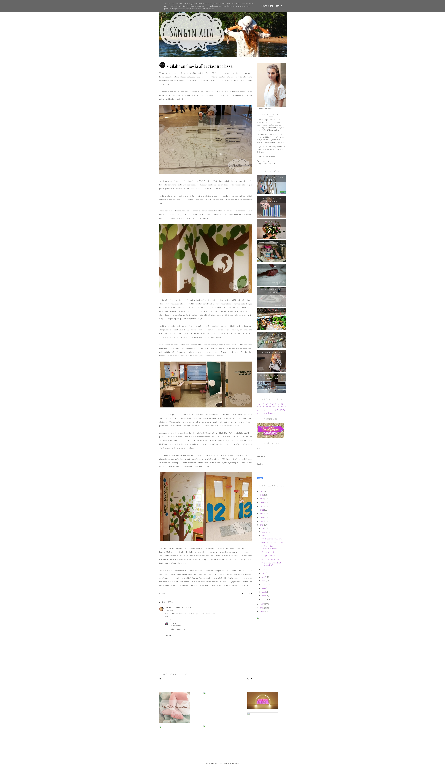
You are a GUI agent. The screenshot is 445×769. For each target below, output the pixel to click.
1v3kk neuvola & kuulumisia (272, 539)
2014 (262, 611)
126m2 (259, 404)
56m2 (265, 404)
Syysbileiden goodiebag (271, 243)
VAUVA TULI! (271, 266)
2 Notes (162, 593)
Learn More (267, 6)
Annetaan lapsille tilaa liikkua (271, 178)
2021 (262, 510)
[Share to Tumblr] (251, 593)
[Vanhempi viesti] (251, 678)
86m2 (259, 407)
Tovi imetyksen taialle (271, 334)
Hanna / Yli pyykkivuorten (178, 608)
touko (264, 584)
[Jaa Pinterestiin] (247, 593)
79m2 (283, 404)
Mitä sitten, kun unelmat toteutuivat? (271, 564)
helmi (264, 595)
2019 (262, 517)
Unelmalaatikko (271, 406)
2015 (262, 608)
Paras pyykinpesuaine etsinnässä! (271, 291)
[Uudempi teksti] (248, 678)
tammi (264, 599)
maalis (264, 592)
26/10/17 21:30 (170, 610)
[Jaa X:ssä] (243, 593)
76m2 (277, 404)
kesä (264, 581)
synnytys (261, 413)
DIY (262, 406)
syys (264, 569)
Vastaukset (172, 619)
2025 (262, 495)
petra (173, 623)
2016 (262, 604)
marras (265, 532)
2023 (262, 502)
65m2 (271, 404)
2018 (262, 521)
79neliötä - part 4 (268, 552)
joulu (264, 528)
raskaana (280, 410)
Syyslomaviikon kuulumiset (272, 542)
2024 (262, 498)
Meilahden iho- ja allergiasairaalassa (269, 547)
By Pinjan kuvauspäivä (270, 559)
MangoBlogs (234, 763)
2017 (262, 525)
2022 (262, 506)
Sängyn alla (219, 763)
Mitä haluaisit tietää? (271, 311)
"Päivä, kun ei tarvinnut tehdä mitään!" (271, 377)
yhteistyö (270, 413)
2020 (262, 513)
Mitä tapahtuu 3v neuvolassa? (271, 223)
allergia (168, 596)
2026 (262, 491)
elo (263, 573)
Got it (279, 6)
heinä (264, 577)
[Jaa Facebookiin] (245, 593)
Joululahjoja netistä (271, 352)
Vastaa (167, 616)
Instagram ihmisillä (268, 555)
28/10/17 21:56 (176, 625)
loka (264, 535)
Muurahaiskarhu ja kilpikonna (271, 199)
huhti (264, 588)
